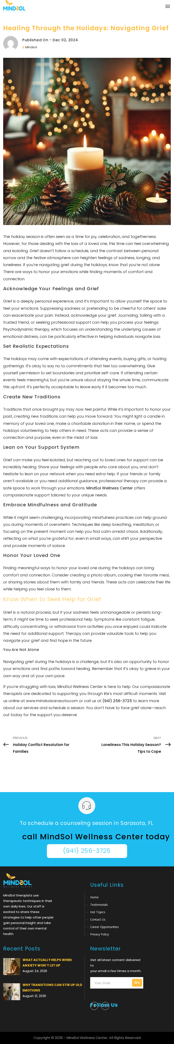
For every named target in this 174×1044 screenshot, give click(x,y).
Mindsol (31, 47)
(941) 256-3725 (87, 851)
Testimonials (99, 905)
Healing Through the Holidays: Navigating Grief (86, 28)
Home (94, 897)
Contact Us (97, 919)
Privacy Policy (99, 934)
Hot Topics (97, 912)
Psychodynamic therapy (26, 329)
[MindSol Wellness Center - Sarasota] (14, 6)
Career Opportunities (104, 927)
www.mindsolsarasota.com (52, 700)
